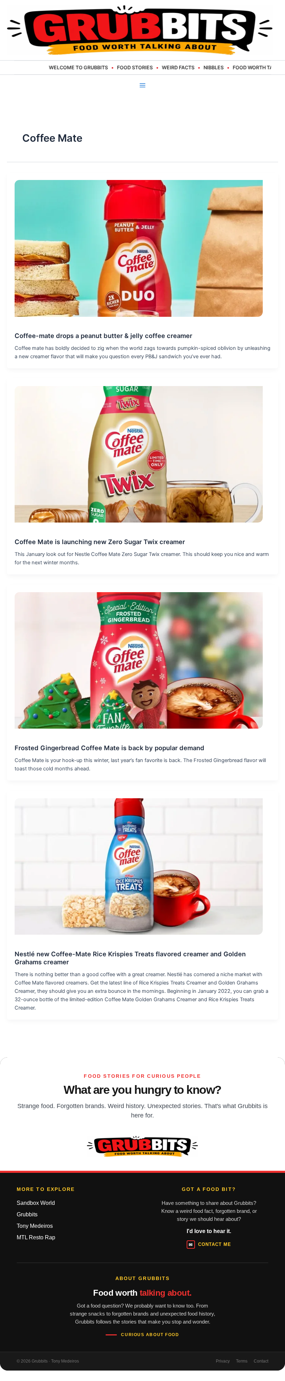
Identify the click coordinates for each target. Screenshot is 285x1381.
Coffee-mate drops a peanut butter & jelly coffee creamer (103, 335)
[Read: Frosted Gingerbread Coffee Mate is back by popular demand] (135, 656)
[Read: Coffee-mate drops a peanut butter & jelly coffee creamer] (135, 245)
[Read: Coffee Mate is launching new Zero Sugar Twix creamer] (135, 450)
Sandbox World (36, 1203)
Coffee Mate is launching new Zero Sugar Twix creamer (100, 542)
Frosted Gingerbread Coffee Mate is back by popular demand (109, 748)
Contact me (210, 1244)
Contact (261, 1361)
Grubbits (27, 1214)
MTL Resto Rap (36, 1237)
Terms (241, 1361)
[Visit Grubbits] (142, 1146)
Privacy (223, 1361)
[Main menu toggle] (142, 85)
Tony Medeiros (35, 1226)
